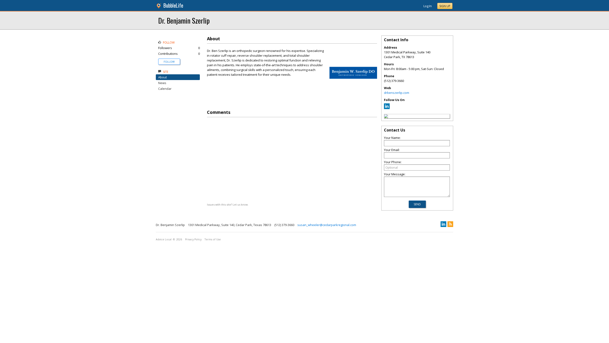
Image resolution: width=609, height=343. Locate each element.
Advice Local (164, 239)
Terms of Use (213, 239)
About (162, 77)
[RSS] (450, 224)
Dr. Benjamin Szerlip (184, 20)
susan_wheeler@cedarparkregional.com (326, 225)
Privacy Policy (193, 239)
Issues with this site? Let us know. (227, 204)
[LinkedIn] (387, 108)
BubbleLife (173, 5)
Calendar (165, 88)
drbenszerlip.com (396, 93)
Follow (169, 61)
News (162, 83)
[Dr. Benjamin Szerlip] (386, 117)
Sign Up (444, 6)
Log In (427, 6)
